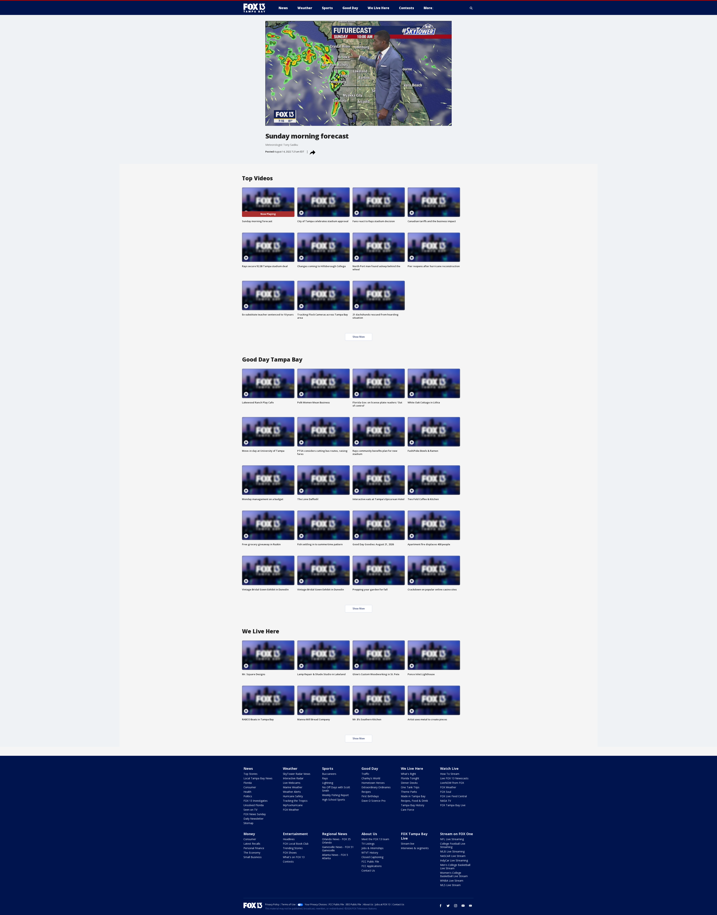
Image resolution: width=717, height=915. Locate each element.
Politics (247, 796)
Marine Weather (292, 787)
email (471, 906)
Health (247, 791)
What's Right (408, 774)
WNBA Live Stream (451, 880)
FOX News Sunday (254, 814)
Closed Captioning (372, 857)
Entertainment (295, 834)
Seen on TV (250, 809)
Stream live (407, 843)
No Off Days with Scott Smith (336, 788)
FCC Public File (370, 861)
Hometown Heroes (373, 783)
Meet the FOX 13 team (375, 839)
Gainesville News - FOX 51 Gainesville (338, 848)
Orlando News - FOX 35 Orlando (336, 840)
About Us (369, 834)
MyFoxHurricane (293, 805)
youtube (463, 906)
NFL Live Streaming (452, 839)
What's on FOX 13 (294, 857)
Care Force (407, 809)
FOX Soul (445, 791)
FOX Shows (290, 852)
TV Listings (368, 843)
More (428, 8)
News (248, 768)
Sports (327, 768)
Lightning (327, 783)
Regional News (334, 834)
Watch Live (449, 768)
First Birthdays (370, 796)
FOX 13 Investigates (255, 800)
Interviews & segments (415, 848)
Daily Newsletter (253, 818)
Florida (247, 783)
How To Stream (449, 774)
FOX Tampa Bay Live (452, 805)
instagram (456, 906)
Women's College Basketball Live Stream (454, 874)
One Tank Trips (410, 787)
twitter (448, 906)
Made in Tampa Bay (413, 796)
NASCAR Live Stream (452, 856)
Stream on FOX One (456, 834)
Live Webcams (291, 783)
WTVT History (369, 852)
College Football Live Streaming (452, 845)
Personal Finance (253, 848)
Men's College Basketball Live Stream (455, 866)
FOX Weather (291, 809)
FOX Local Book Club (295, 843)
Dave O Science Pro (373, 800)
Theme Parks (409, 791)
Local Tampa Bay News (257, 778)
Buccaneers (329, 774)
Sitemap (248, 823)
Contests (288, 861)
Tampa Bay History (412, 805)
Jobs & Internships (372, 848)
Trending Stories (293, 848)
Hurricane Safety (293, 796)
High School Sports (333, 799)
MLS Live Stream (450, 885)
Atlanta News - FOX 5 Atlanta (335, 856)
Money (249, 834)
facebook (441, 906)
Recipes (366, 791)
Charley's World (370, 778)
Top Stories (250, 774)
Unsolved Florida (253, 805)
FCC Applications (371, 866)
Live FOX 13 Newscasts (454, 778)
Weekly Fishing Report (335, 795)
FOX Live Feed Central (453, 796)
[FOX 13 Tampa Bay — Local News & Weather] (255, 8)
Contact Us (368, 870)
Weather (290, 768)
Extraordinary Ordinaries (376, 787)
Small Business (252, 857)
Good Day (369, 768)
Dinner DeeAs (409, 783)
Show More (359, 336)
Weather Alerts (292, 791)
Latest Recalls (251, 843)
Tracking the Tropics (295, 800)
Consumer (249, 787)
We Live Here (412, 768)
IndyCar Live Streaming (454, 860)
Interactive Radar (293, 778)
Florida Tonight (410, 778)
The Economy (251, 852)
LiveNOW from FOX (452, 783)
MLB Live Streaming (452, 851)
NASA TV (445, 800)
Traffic (365, 774)
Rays (325, 778)
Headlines (289, 839)
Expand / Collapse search (471, 8)
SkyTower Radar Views (296, 774)
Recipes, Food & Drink (414, 800)
